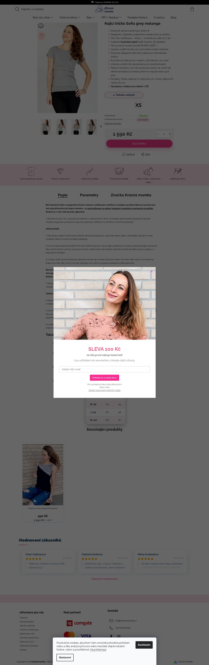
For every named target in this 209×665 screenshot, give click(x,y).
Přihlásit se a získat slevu (104, 377)
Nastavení (65, 657)
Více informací (98, 649)
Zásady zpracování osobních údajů (104, 390)
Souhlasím (144, 644)
